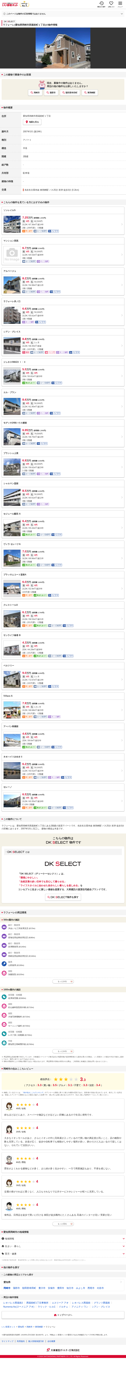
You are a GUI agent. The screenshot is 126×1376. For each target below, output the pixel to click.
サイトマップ (7, 1341)
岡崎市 (37, 92)
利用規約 (21, 1341)
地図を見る (34, 122)
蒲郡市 (53, 92)
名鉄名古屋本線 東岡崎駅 (36, 190)
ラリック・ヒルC (46, 1307)
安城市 (51, 1288)
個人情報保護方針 (36, 1341)
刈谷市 (100, 1288)
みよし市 (80, 1288)
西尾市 (91, 1288)
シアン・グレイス (101, 1307)
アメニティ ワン (80, 1307)
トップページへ (64, 1315)
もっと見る (62, 1224)
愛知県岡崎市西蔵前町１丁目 (37, 116)
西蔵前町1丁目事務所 (37, 1303)
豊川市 (42, 1288)
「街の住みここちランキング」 (33, 1092)
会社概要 (51, 1341)
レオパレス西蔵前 (81, 1303)
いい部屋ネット (8, 1327)
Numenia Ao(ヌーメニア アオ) (18, 1307)
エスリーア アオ (60, 1303)
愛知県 (7, 1282)
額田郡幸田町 (71, 92)
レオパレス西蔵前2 (13, 1303)
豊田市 (60, 1288)
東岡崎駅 (91, 92)
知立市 (70, 1288)
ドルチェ (63, 1307)
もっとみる (62, 981)
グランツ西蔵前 (102, 1303)
